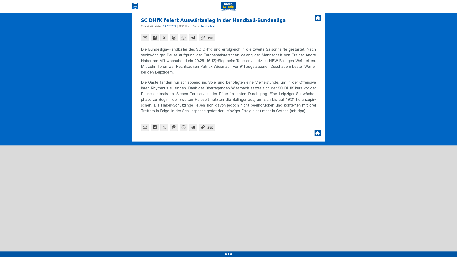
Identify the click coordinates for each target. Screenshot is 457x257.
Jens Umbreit (207, 26)
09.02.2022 (169, 26)
